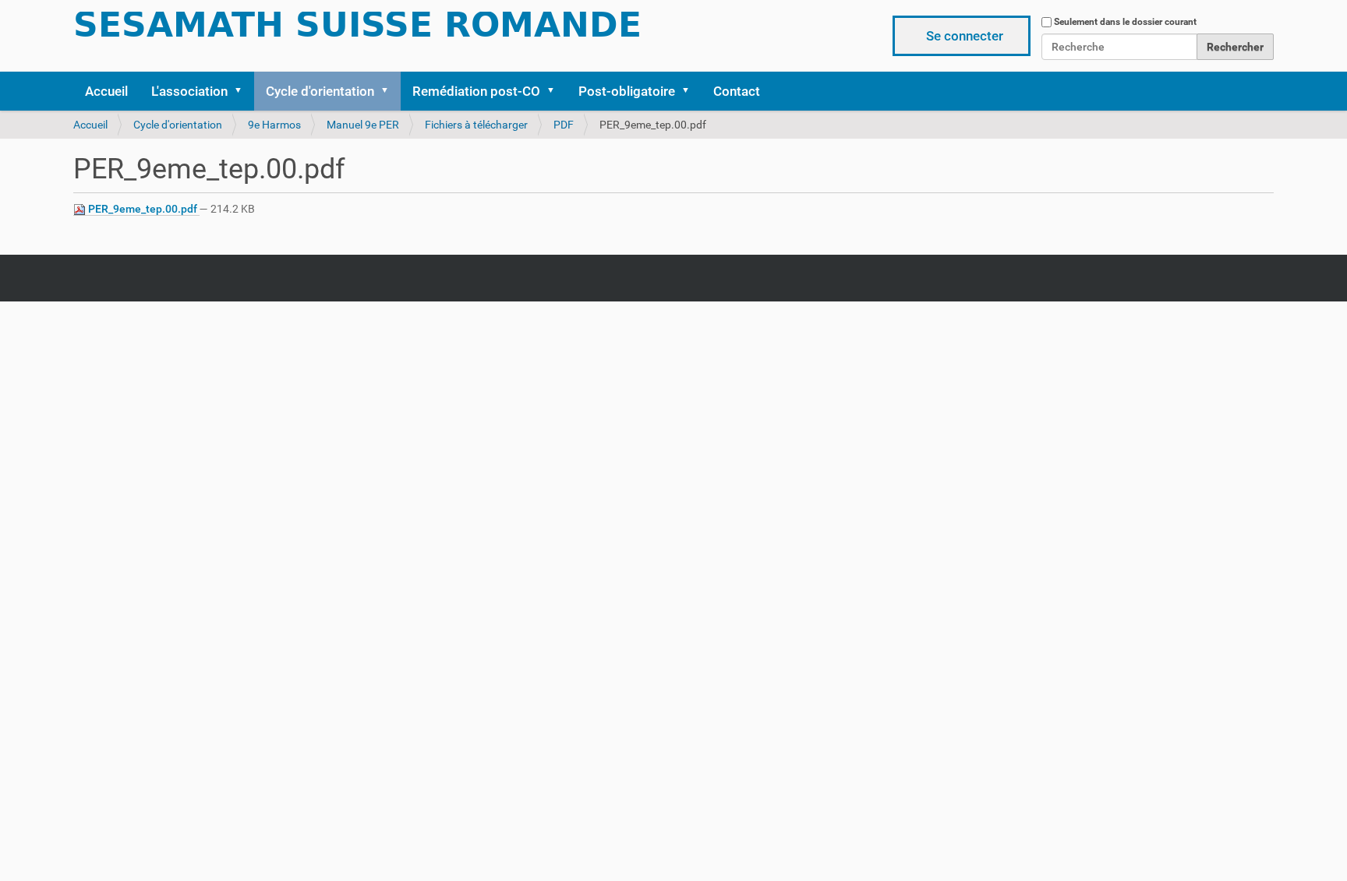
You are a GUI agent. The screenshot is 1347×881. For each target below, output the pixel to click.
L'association (189, 91)
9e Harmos (274, 124)
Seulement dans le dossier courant (1125, 21)
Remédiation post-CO (476, 91)
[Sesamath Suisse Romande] (357, 30)
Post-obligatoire (626, 91)
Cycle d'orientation (320, 91)
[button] (243, 91)
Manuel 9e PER (363, 124)
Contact (736, 91)
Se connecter (964, 36)
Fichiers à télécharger (476, 124)
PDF (563, 124)
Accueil (106, 91)
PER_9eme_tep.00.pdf (143, 209)
